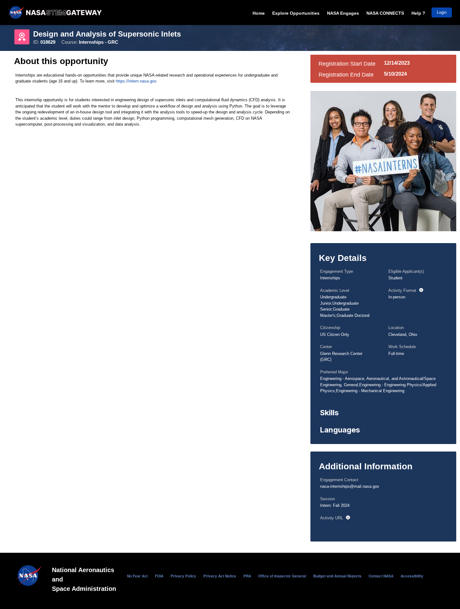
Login (442, 12)
